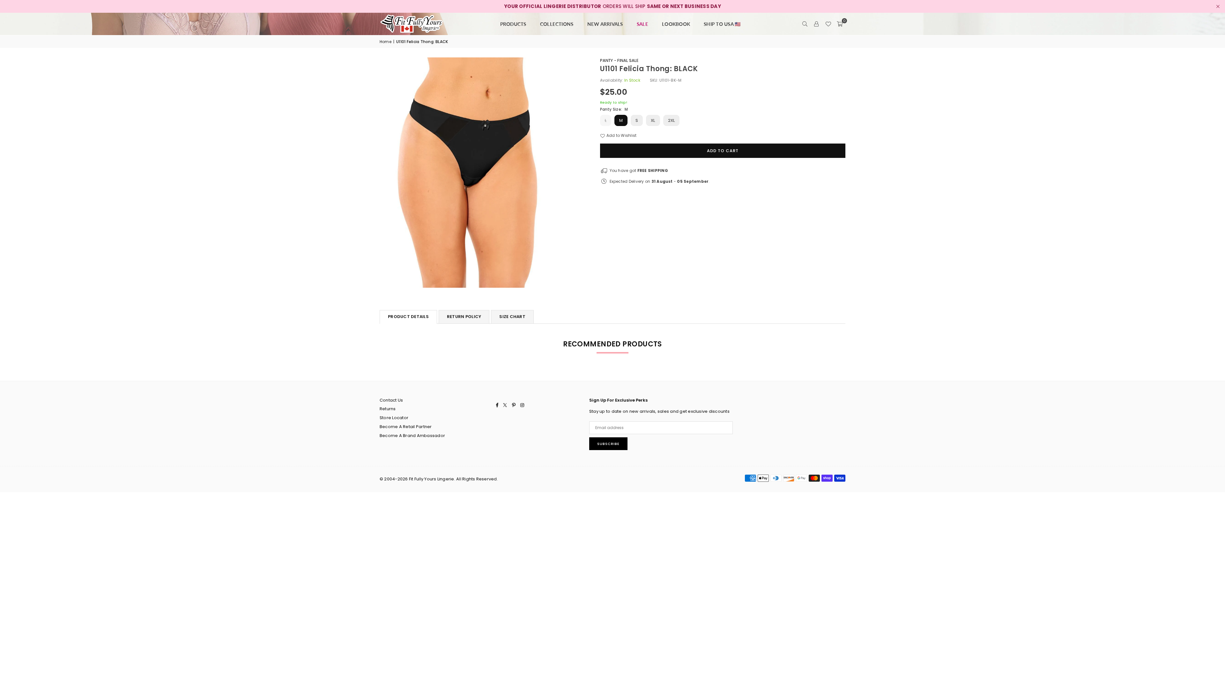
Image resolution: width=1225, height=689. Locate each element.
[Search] (805, 24)
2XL (671, 120)
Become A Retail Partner (406, 427)
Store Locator (394, 418)
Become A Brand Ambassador (412, 436)
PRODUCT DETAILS (408, 317)
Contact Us (391, 400)
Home (385, 41)
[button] (839, 24)
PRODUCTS (513, 24)
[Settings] (816, 24)
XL (653, 120)
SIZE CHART (512, 317)
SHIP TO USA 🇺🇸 (722, 24)
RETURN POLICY (464, 317)
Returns (388, 409)
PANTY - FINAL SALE (619, 60)
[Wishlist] (828, 24)
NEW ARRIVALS (605, 24)
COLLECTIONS (557, 24)
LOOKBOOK (676, 24)
